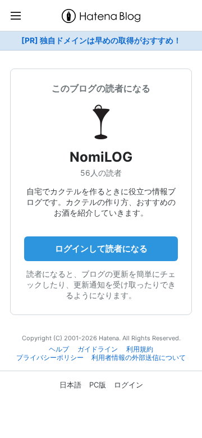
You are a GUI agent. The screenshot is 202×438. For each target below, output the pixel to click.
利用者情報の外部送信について (138, 358)
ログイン (128, 384)
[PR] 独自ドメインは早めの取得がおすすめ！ (101, 40)
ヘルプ (59, 349)
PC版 (97, 384)
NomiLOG (101, 157)
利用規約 (139, 349)
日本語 (70, 384)
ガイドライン (97, 349)
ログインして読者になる (101, 248)
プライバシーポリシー (50, 358)
